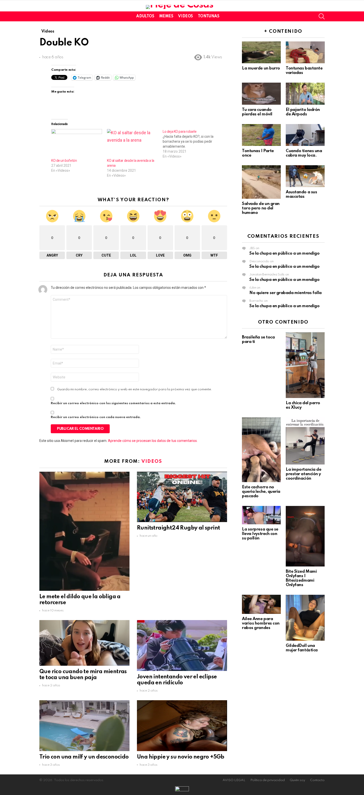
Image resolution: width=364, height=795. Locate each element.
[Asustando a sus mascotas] (305, 176)
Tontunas (208, 16)
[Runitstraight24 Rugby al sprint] (182, 497)
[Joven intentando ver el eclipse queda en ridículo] (182, 645)
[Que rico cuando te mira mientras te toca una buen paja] (84, 642)
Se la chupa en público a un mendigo (284, 253)
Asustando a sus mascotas (301, 194)
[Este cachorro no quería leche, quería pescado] (261, 449)
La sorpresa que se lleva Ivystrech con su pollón (260, 533)
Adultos (145, 16)
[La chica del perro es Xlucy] (305, 365)
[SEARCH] (322, 16)
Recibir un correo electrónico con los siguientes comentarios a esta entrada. (113, 403)
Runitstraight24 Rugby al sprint (178, 528)
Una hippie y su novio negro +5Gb (180, 757)
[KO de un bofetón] (76, 143)
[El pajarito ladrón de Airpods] (305, 93)
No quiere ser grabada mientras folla (285, 293)
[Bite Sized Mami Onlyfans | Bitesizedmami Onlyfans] (305, 536)
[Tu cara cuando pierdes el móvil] (261, 93)
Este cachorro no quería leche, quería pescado (261, 491)
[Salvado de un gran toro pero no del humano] (261, 182)
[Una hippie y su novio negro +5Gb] (182, 725)
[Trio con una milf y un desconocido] (84, 725)
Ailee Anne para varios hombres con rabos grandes (261, 623)
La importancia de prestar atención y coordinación (303, 474)
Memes (166, 16)
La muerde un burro (261, 68)
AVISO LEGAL (234, 780)
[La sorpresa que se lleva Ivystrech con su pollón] (261, 515)
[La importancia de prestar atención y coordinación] (305, 440)
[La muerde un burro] (261, 52)
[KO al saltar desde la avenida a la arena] (132, 143)
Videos (185, 16)
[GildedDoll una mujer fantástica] (305, 618)
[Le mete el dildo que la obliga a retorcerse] (84, 531)
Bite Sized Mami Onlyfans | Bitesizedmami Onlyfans (301, 578)
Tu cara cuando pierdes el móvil (257, 112)
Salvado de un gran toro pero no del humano (261, 208)
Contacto (317, 780)
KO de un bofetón (64, 161)
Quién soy (297, 780)
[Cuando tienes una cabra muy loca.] (305, 135)
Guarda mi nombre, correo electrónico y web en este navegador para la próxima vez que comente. (134, 389)
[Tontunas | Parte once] (261, 135)
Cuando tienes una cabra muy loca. (304, 153)
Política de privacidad (267, 780)
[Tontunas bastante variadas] (305, 52)
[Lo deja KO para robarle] (190, 144)
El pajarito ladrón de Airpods (303, 112)
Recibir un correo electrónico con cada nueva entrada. (96, 417)
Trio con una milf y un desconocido (84, 757)
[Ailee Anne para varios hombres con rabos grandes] (261, 604)
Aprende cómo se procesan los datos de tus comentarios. (153, 441)
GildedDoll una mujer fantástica (302, 648)
